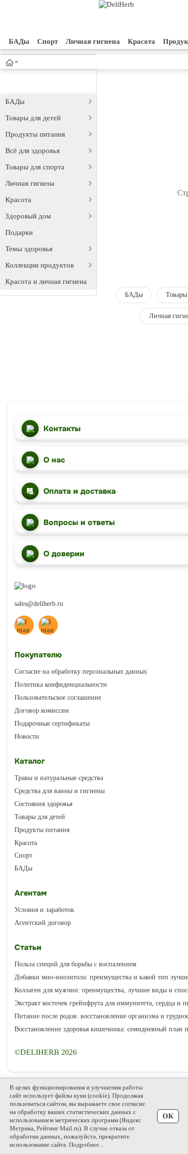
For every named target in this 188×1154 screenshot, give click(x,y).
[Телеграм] (24, 625)
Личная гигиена (93, 41)
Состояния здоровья (43, 804)
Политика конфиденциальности (60, 684)
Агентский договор (42, 922)
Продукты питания (35, 134)
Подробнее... (86, 1144)
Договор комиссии (41, 710)
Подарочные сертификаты (52, 723)
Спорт (47, 41)
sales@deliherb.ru (38, 603)
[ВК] (48, 625)
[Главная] (9, 62)
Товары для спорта (35, 167)
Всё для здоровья (32, 150)
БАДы (19, 41)
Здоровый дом (28, 216)
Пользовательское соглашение (57, 697)
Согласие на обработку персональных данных (80, 671)
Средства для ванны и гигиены (59, 791)
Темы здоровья (29, 249)
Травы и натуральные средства (58, 778)
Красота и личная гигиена (46, 281)
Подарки (19, 232)
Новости (26, 736)
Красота (141, 41)
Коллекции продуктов (39, 265)
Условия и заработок (44, 909)
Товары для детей (33, 118)
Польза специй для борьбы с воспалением (75, 964)
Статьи (27, 947)
